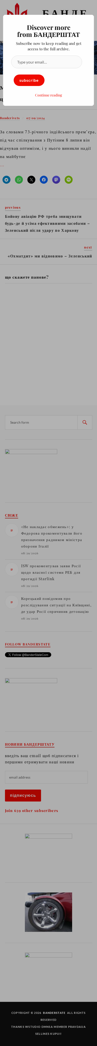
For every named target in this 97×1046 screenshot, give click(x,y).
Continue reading (48, 95)
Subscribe (29, 80)
